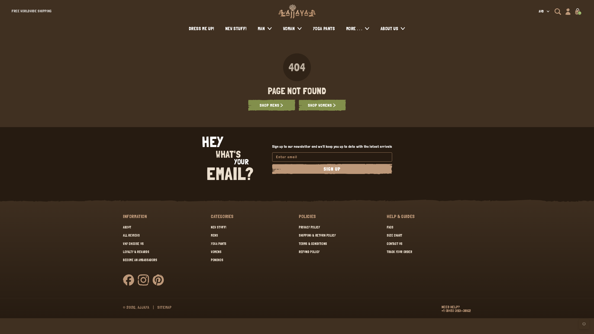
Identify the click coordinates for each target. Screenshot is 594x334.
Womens (216, 252)
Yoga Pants (218, 244)
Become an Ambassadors (140, 260)
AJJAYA (143, 307)
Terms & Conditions (313, 244)
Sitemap (164, 307)
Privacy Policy (309, 227)
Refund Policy (309, 252)
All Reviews (131, 235)
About (127, 227)
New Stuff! (218, 227)
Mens (214, 235)
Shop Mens (269, 105)
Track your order (399, 252)
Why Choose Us (133, 244)
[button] (558, 11)
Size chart (394, 235)
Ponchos (217, 260)
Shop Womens (320, 105)
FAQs (390, 227)
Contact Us (395, 244)
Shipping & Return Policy (317, 235)
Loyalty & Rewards (136, 252)
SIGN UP (332, 169)
